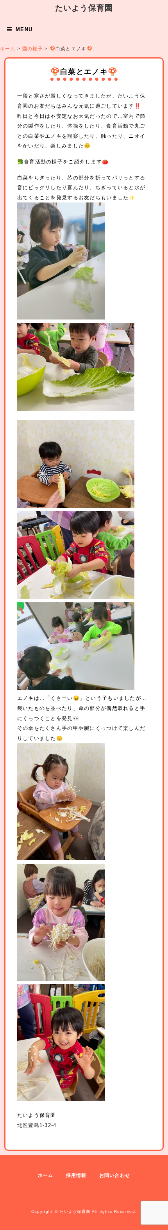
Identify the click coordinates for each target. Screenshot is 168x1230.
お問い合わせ (114, 1175)
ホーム (46, 1175)
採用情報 (76, 1175)
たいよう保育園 (84, 7)
